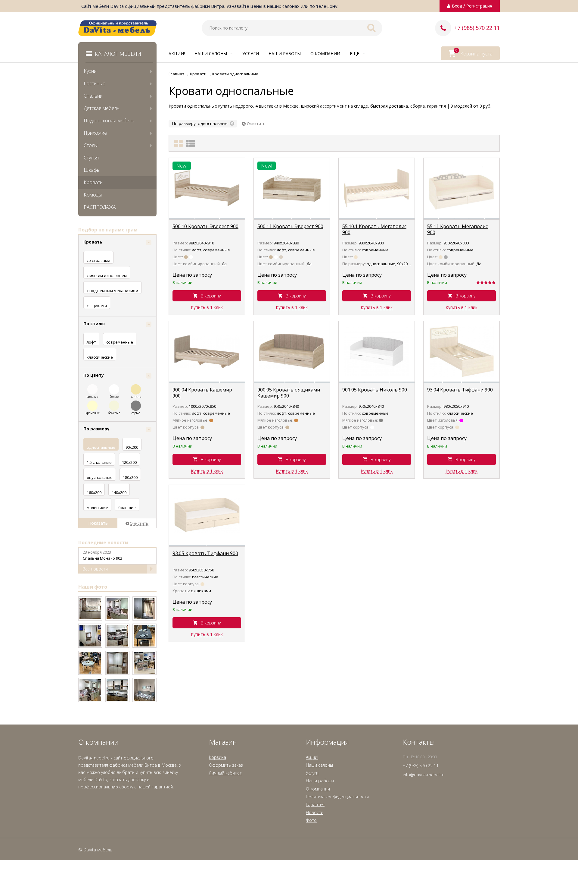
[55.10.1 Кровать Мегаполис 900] (377, 188)
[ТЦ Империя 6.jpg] (117, 690)
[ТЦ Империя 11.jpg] (144, 635)
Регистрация (479, 6)
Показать (98, 523)
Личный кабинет (225, 773)
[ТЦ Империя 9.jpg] (117, 663)
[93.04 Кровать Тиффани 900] (461, 351)
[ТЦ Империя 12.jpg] (117, 635)
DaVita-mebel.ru (94, 758)
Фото (311, 820)
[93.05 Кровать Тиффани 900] (207, 515)
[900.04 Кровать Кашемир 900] (207, 351)
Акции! (177, 53)
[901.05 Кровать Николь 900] (377, 351)
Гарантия (315, 804)
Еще (355, 53)
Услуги (250, 53)
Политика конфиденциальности (337, 797)
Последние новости (103, 542)
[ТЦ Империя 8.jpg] (144, 663)
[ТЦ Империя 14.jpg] (144, 608)
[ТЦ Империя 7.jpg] (90, 690)
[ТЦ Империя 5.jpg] (144, 690)
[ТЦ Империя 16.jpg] (90, 608)
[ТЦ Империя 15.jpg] (117, 608)
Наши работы (285, 53)
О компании (325, 53)
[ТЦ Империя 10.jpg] (90, 663)
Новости (314, 812)
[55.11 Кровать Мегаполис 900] (461, 188)
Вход (457, 6)
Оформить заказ (226, 765)
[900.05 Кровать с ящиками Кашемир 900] (292, 351)
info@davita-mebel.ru (423, 775)
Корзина (217, 757)
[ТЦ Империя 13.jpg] (90, 635)
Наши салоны (211, 53)
